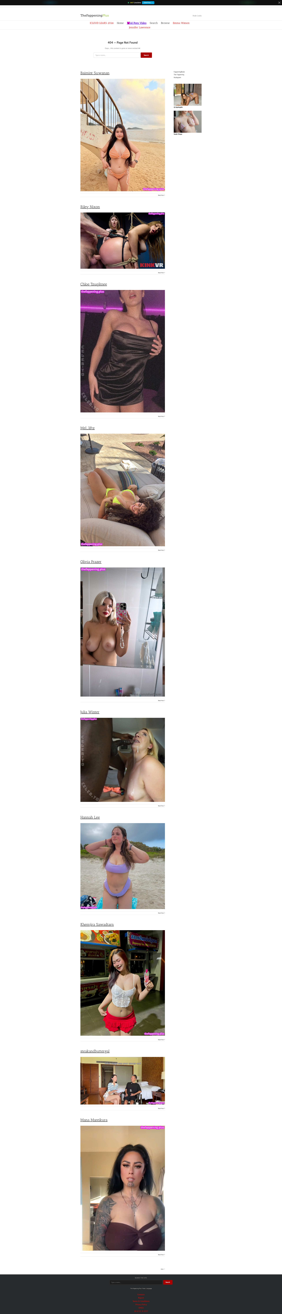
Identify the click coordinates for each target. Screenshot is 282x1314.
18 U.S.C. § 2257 (141, 1311)
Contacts (141, 1294)
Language (149, 1288)
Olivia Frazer (90, 561)
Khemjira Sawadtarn (97, 924)
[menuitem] (102, 23)
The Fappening (179, 75)
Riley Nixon (90, 207)
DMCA (141, 1308)
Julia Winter (89, 712)
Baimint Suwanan (94, 73)
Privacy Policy (141, 1304)
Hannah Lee (90, 817)
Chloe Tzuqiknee (93, 284)
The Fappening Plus (135, 1288)
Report (141, 1298)
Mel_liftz (87, 428)
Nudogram (177, 77)
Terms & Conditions (141, 1301)
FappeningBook (179, 72)
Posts (143, 1288)
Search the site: (141, 1278)
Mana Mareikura (94, 1120)
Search (146, 55)
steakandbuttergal (94, 1051)
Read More (161, 195)
